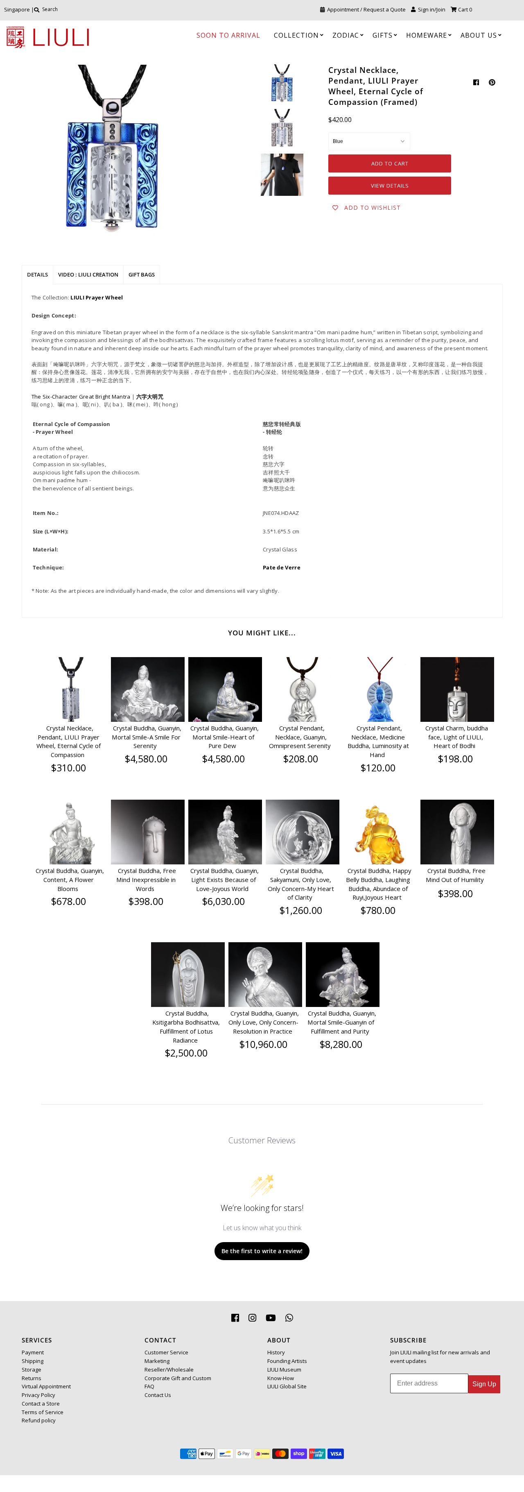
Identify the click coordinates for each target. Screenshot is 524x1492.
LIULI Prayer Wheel (96, 297)
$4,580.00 (146, 759)
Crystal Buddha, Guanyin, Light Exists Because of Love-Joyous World (224, 879)
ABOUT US (479, 35)
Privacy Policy (38, 1395)
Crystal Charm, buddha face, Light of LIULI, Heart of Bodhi (456, 737)
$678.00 (68, 901)
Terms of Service (42, 1412)
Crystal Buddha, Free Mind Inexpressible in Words (146, 879)
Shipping (32, 1361)
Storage (31, 1369)
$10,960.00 (263, 1044)
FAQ (149, 1386)
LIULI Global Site (287, 1386)
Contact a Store (41, 1403)
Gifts (383, 35)
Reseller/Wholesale (169, 1369)
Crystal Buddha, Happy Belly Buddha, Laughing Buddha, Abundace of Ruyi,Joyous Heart (378, 883)
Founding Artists (287, 1361)
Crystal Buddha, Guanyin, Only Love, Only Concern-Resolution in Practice (263, 1022)
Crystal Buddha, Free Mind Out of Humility (456, 875)
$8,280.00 (341, 1044)
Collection (296, 35)
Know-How (280, 1378)
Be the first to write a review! (262, 1251)
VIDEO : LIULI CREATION (88, 274)
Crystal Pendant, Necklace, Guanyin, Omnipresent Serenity (299, 737)
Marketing (157, 1361)
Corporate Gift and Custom (178, 1378)
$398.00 (146, 901)
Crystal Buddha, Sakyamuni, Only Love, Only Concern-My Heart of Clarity (301, 883)
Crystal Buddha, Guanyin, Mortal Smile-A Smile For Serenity (146, 737)
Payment (33, 1352)
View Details (390, 185)
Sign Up (484, 1384)
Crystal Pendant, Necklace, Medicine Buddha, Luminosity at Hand (378, 741)
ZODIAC (345, 35)
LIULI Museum (284, 1369)
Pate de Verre (281, 567)
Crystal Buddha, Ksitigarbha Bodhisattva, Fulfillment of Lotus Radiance (186, 1026)
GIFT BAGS (142, 274)
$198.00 (455, 759)
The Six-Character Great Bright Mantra (81, 396)
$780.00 (378, 910)
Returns (31, 1378)
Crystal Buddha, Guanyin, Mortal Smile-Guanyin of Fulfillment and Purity (341, 1022)
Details (37, 274)
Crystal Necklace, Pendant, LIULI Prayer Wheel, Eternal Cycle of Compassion (68, 741)
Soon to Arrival (228, 35)
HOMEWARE (426, 35)
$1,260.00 (301, 910)
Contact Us (158, 1395)
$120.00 (378, 768)
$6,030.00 (223, 901)
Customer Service (166, 1352)
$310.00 (68, 768)
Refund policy (39, 1420)
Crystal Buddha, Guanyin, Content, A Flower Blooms (70, 879)
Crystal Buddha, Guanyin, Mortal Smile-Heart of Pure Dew (224, 737)
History (276, 1352)
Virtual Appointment (46, 1386)
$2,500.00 (186, 1053)
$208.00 (300, 759)
